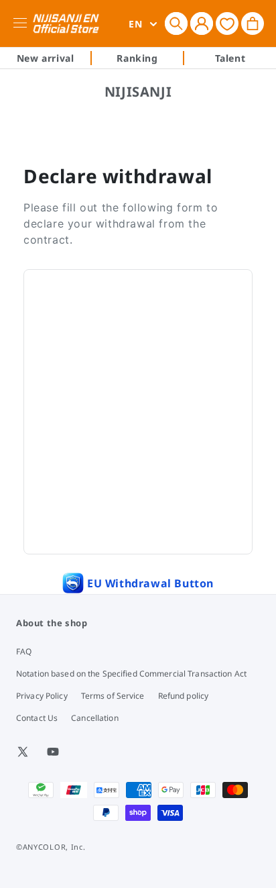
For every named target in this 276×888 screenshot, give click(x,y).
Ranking (137, 58)
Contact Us (37, 718)
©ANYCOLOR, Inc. (51, 847)
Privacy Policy (42, 695)
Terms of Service (113, 695)
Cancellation (94, 718)
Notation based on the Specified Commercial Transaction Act (131, 673)
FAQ (23, 651)
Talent (230, 58)
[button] (176, 23)
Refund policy (183, 695)
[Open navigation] (22, 23)
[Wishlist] (227, 23)
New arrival (45, 58)
